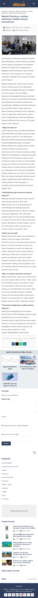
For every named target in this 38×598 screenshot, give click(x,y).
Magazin (5, 488)
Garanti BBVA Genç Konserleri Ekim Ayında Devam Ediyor (23, 535)
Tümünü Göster (31, 579)
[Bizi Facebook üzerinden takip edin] (5, 594)
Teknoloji (6, 499)
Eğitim (5, 470)
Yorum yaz (8, 30)
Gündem (5, 481)
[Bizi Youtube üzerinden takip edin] (20, 594)
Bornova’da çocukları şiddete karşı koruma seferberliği (23, 561)
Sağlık (5, 492)
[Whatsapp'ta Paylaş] (20, 343)
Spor (4, 495)
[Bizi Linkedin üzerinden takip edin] (17, 594)
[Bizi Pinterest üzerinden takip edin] (24, 594)
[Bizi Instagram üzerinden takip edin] (13, 594)
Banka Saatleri (7, 463)
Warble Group (20, 591)
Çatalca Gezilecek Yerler (11, 467)
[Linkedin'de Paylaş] (24, 343)
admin (29, 27)
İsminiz (4, 416)
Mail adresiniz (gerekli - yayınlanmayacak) (15, 425)
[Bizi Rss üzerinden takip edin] (32, 594)
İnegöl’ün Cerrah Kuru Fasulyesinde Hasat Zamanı (22, 553)
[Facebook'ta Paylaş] (13, 343)
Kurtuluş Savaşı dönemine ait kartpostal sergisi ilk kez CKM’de (24, 527)
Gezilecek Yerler (8, 477)
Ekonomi (12, 11)
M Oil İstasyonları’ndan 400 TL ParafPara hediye (28, 369)
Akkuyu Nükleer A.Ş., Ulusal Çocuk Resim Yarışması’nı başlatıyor (22, 544)
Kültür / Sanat (7, 484)
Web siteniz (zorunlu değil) (10, 434)
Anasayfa (4, 11)
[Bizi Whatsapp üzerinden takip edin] (28, 594)
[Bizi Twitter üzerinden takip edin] (9, 594)
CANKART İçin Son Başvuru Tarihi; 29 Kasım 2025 (10, 386)
